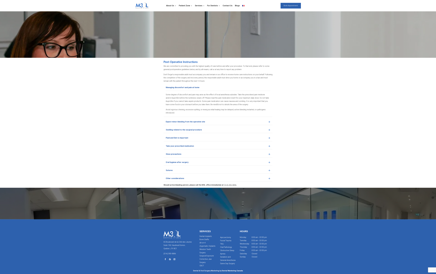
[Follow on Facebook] (165, 259)
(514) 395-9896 (230, 185)
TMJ (222, 244)
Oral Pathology (226, 247)
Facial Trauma (225, 240)
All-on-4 (202, 243)
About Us (170, 6)
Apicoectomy (225, 237)
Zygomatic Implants (207, 246)
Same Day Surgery (227, 263)
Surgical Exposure (206, 256)
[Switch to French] (243, 5)
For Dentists (212, 6)
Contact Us (227, 6)
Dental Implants (205, 236)
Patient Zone (184, 6)
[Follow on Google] (170, 259)
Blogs (237, 6)
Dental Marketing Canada (232, 271)
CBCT (201, 266)
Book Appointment (291, 6)
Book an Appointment (218, 211)
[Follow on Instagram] (174, 259)
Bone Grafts (204, 239)
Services (198, 6)
